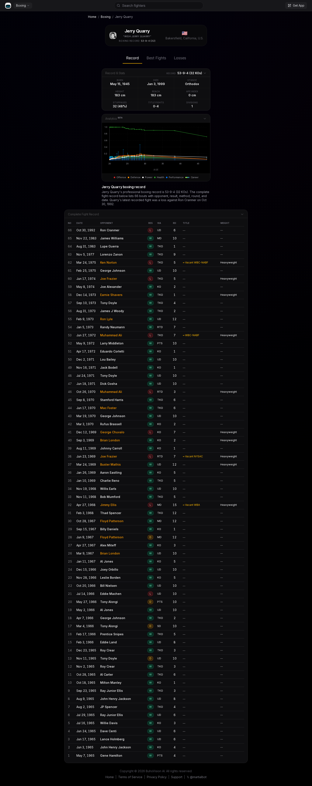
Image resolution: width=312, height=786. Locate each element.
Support (176, 777)
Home (92, 16)
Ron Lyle (106, 319)
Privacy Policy (157, 777)
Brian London (110, 440)
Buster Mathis (110, 464)
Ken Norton (108, 262)
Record (132, 58)
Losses (180, 58)
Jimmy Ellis (108, 505)
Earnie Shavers (111, 295)
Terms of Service (130, 777)
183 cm (120, 95)
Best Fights (156, 58)
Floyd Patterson (112, 521)
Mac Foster (108, 408)
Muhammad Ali (111, 335)
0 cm (192, 95)
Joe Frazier (108, 278)
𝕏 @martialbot (197, 777)
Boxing (21, 5)
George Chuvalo (112, 432)
